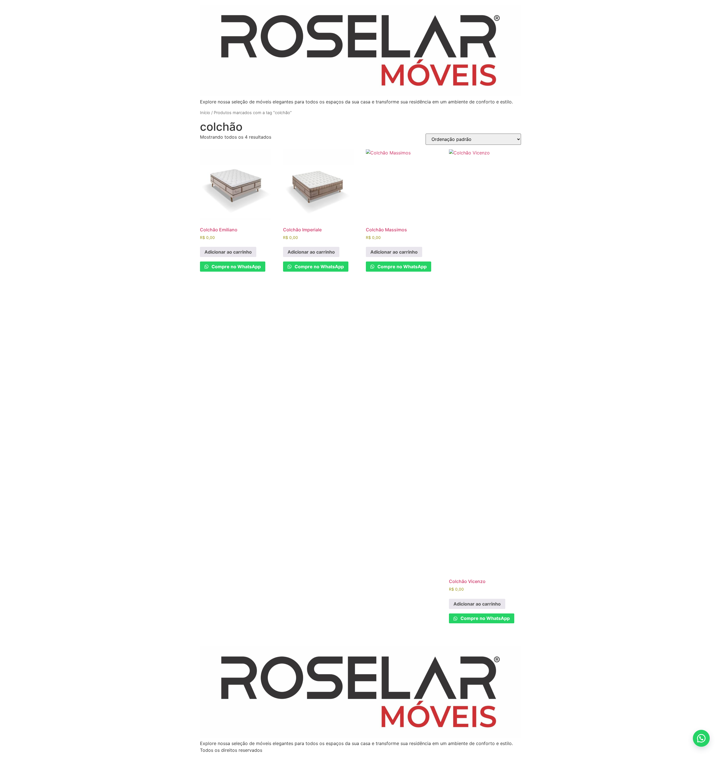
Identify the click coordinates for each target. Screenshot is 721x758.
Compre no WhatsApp (235, 266)
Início (205, 112)
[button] (701, 738)
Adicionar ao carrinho (228, 252)
